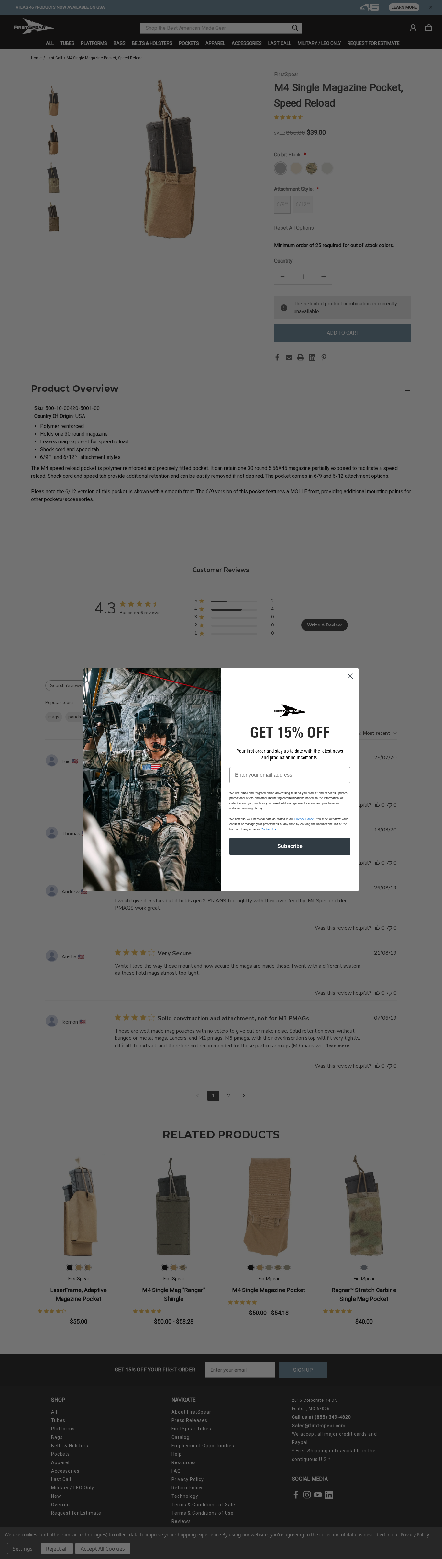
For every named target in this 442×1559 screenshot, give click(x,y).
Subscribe (290, 846)
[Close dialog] (350, 676)
